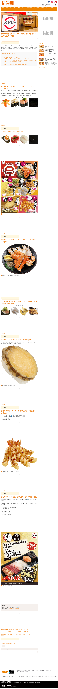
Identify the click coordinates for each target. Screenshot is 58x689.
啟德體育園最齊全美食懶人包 (7, 682)
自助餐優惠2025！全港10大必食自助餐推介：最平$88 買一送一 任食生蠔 (15, 629)
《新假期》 (33, 670)
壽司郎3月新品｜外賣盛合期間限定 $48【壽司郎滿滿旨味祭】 (16, 64)
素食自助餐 (16, 686)
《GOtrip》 (36, 670)
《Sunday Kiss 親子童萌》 (20, 671)
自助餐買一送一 (4, 686)
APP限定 (14, 7)
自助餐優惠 (11, 686)
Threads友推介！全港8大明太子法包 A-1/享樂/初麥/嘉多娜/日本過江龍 (51, 55)
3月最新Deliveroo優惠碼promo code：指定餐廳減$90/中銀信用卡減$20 (15, 631)
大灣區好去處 (36, 7)
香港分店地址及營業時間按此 (14, 608)
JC (1, 39)
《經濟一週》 (27, 671)
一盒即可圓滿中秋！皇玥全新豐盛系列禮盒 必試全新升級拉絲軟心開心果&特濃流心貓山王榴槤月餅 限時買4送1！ (51, 63)
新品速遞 (47, 7)
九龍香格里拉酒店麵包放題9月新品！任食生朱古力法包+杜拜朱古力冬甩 (50, 50)
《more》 (51, 670)
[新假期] (15, 3)
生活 (3, 10)
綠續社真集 (8, 10)
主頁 (3, 7)
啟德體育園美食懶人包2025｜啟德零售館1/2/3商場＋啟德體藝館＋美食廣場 (15, 634)
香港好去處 (29, 7)
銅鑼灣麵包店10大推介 (18, 682)
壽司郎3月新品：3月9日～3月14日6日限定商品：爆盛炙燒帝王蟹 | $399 (18, 58)
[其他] (37, 38)
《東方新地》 (47, 670)
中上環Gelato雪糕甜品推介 (28, 682)
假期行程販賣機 (22, 10)
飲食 (19, 7)
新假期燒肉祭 (14, 10)
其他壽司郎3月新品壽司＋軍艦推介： (11, 57)
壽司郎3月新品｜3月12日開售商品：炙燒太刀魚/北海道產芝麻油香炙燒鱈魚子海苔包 (20, 60)
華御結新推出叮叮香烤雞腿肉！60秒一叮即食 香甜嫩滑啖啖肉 (50, 59)
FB (8, 608)
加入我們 (29, 10)
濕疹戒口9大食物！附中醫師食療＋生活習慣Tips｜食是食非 (50, 46)
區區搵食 (23, 7)
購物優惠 (42, 7)
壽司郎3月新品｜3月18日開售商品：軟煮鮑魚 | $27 (14, 61)
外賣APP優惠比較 (38, 682)
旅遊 (52, 7)
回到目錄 (3, 83)
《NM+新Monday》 (42, 670)
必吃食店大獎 (8, 7)
